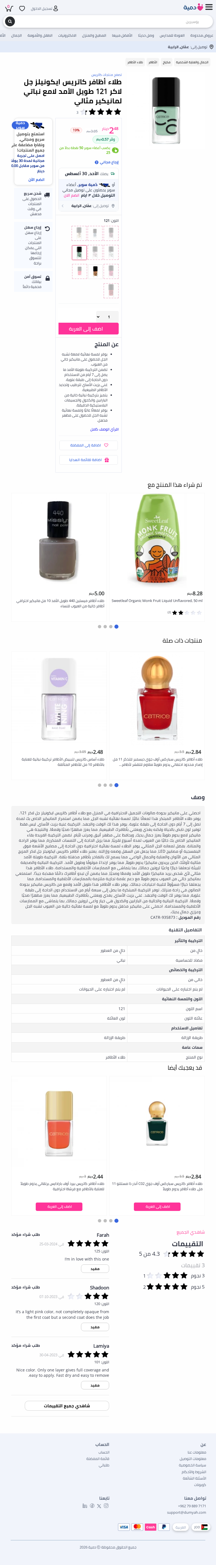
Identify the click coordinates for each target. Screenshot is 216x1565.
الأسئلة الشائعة (194, 1478)
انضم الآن (36, 179)
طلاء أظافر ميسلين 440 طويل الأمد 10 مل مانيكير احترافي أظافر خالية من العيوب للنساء (60, 603)
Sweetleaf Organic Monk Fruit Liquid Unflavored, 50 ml (157, 600)
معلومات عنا (197, 1452)
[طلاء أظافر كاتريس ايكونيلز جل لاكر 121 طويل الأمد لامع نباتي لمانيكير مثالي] (166, 110)
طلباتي (104, 1465)
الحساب (103, 1452)
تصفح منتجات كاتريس (106, 74)
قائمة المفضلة (97, 1458)
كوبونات (200, 1484)
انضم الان (71, 195)
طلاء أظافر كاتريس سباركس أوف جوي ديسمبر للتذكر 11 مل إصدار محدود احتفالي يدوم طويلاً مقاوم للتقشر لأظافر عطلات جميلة (157, 762)
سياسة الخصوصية (192, 1465)
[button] (88, 206)
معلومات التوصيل (193, 1458)
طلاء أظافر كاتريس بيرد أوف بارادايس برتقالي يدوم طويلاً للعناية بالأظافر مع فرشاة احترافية (62, 1186)
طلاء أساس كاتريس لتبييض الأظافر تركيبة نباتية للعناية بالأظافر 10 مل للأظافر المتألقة (63, 762)
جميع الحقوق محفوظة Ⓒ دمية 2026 (108, 1547)
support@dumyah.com (186, 1512)
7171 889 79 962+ (192, 1505)
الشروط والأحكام (194, 1471)
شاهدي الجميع (191, 1232)
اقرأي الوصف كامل (104, 429)
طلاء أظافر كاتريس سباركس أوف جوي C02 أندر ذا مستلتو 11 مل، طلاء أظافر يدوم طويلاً (157, 1186)
